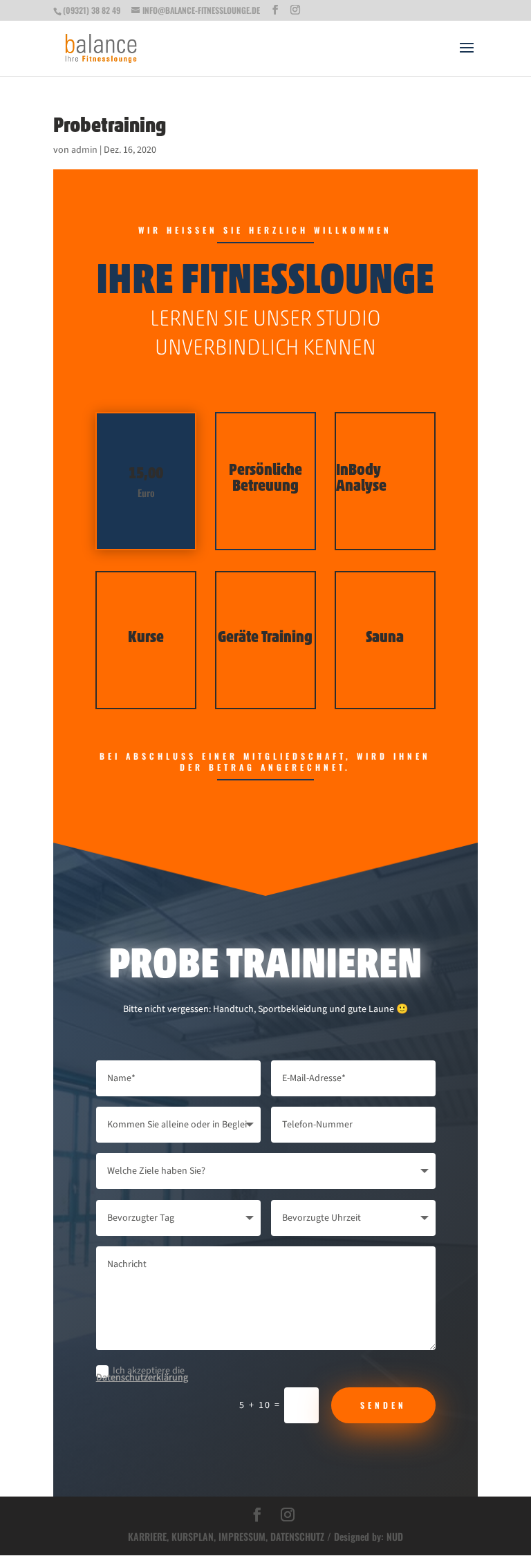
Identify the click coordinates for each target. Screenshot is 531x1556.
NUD (394, 1536)
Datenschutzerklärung (142, 1378)
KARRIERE (147, 1536)
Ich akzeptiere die (142, 1373)
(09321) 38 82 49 (91, 10)
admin (84, 150)
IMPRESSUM (242, 1536)
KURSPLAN (192, 1536)
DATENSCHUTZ (297, 1536)
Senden (383, 1405)
